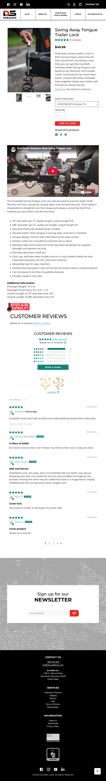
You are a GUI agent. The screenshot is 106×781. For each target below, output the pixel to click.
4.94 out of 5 (60, 339)
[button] (62, 40)
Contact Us (92, 4)
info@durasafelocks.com (53, 665)
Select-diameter (64, 98)
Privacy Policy (53, 726)
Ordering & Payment (53, 692)
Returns (53, 698)
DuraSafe (43, 775)
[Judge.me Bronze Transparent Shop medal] (58, 382)
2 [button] (49, 543)
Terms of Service (53, 704)
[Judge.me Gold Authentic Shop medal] (45, 382)
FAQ (53, 701)
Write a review (41, 323)
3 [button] (53, 543)
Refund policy (53, 707)
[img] (16, 407)
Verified (51, 392)
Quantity (60, 109)
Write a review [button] (53, 367)
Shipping (60, 89)
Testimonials (53, 723)
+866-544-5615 (53, 662)
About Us (53, 720)
